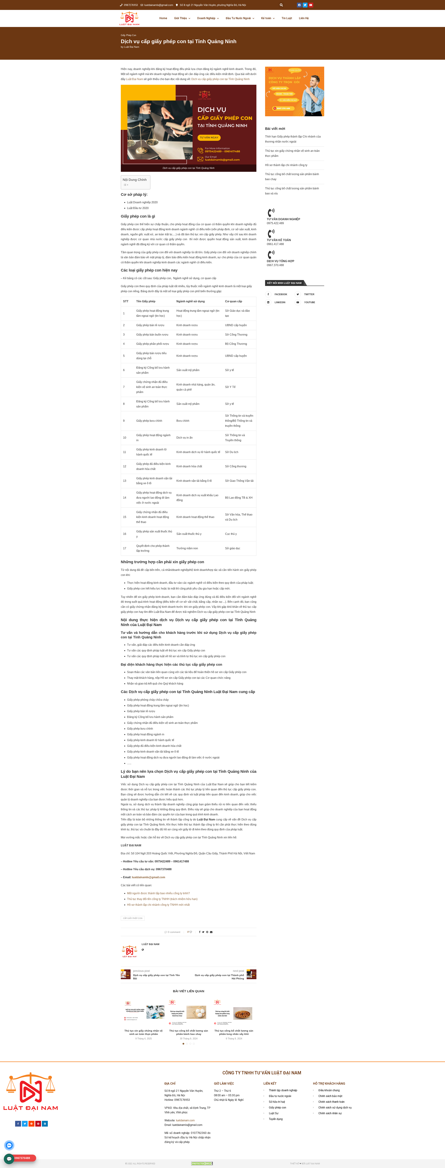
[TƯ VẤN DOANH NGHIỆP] (271, 212)
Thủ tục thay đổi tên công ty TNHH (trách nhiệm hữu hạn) (162, 899)
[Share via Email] (211, 932)
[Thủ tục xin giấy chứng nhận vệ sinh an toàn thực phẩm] (143, 1012)
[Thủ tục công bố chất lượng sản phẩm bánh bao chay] (189, 1012)
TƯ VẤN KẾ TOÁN (279, 240)
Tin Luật (287, 18)
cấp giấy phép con (132, 918)
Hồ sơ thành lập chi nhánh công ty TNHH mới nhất (158, 904)
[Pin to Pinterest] (207, 932)
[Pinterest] (38, 1124)
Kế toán (266, 18)
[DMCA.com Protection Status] (202, 1163)
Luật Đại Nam (131, 46)
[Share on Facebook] (199, 932)
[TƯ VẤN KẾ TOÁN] (271, 233)
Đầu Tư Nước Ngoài (238, 18)
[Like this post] (193, 932)
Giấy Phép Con (128, 35)
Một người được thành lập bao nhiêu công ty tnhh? (158, 893)
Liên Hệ (304, 18)
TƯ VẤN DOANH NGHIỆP (283, 219)
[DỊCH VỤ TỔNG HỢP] (271, 254)
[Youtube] (310, 5)
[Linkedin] (45, 1124)
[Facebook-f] (18, 1124)
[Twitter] (305, 5)
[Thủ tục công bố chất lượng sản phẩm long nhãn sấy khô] (234, 1012)
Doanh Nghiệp (206, 18)
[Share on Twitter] (203, 932)
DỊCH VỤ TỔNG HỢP (280, 261)
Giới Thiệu (180, 18)
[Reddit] (31, 1124)
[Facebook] (299, 5)
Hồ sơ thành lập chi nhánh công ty (286, 165)
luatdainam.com (185, 1120)
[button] (281, 5)
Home (163, 18)
